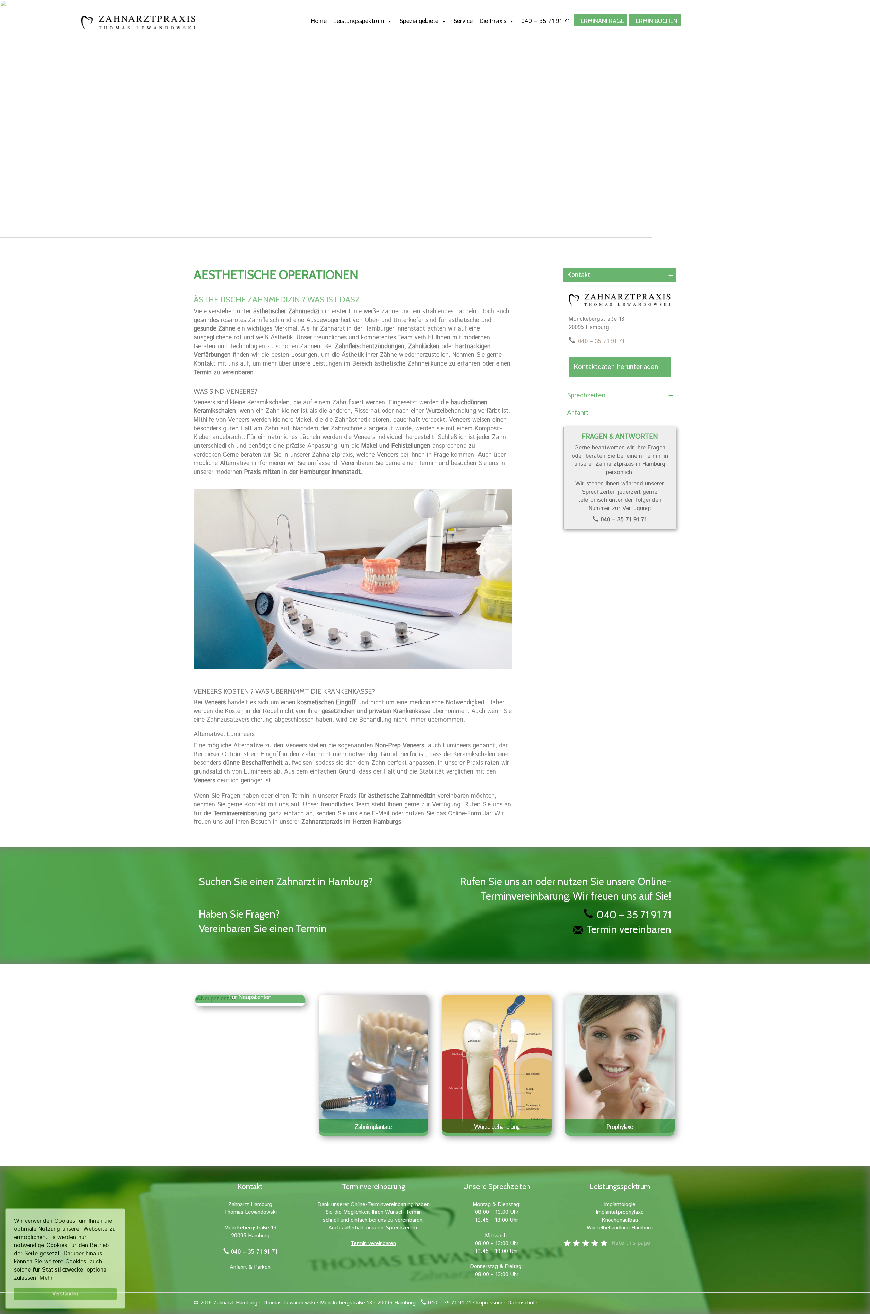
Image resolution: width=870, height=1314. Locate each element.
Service (463, 21)
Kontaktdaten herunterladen (616, 367)
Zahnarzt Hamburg (235, 1303)
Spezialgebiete (418, 21)
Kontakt (578, 275)
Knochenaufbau (620, 1220)
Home (319, 21)
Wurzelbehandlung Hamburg (620, 1228)
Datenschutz (522, 1303)
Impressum (489, 1303)
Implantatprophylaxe (620, 1212)
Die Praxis (493, 21)
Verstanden (65, 1294)
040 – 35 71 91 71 (545, 21)
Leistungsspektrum (358, 21)
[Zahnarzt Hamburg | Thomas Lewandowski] (254, 23)
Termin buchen (654, 21)
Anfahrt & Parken (250, 1267)
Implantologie (620, 1204)
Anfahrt (578, 413)
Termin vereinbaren (628, 929)
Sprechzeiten (586, 395)
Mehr (46, 1278)
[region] (435, 124)
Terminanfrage (600, 21)
